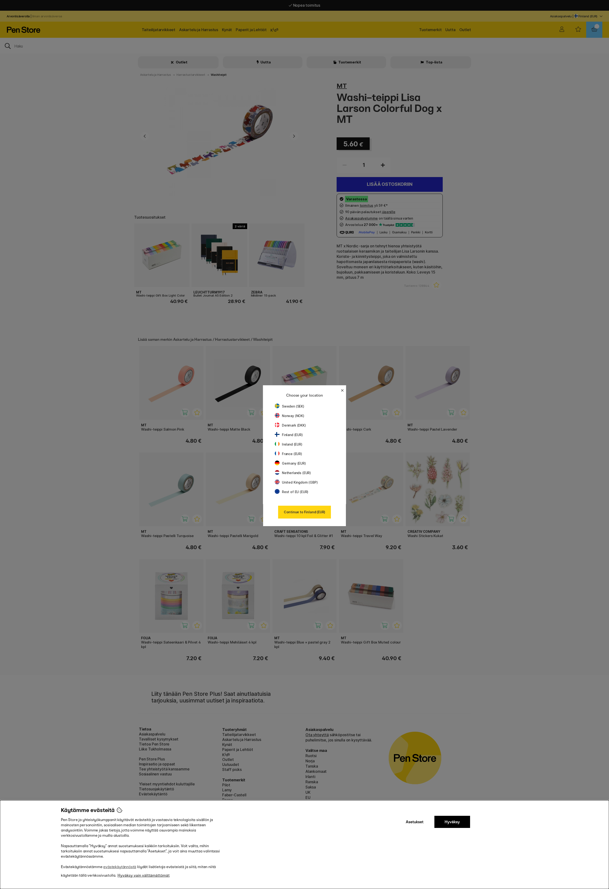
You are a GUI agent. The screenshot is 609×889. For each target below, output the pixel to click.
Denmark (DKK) (294, 425)
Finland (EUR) (292, 435)
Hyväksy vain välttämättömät (144, 875)
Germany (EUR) (294, 463)
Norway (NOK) (293, 416)
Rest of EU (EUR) (295, 492)
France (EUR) (292, 454)
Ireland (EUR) (292, 444)
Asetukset (414, 822)
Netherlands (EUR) (296, 473)
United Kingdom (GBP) (300, 482)
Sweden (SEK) (293, 406)
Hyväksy (452, 822)
